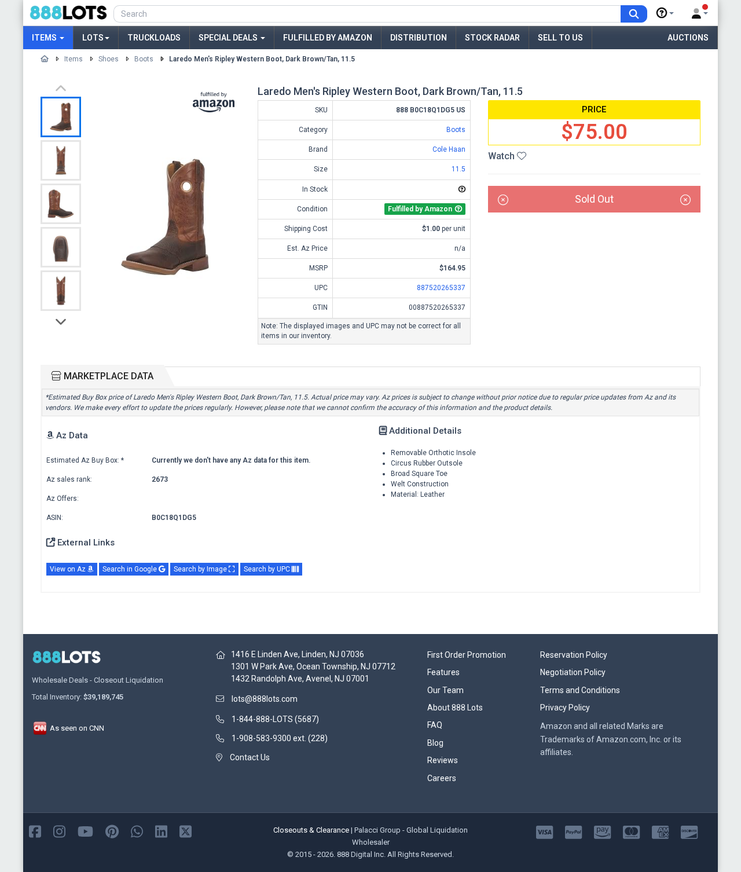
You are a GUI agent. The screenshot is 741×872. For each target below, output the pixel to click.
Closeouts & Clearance (311, 830)
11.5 (458, 169)
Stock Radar (492, 37)
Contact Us (250, 757)
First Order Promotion (466, 655)
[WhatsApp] (137, 830)
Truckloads (154, 37)
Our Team (445, 690)
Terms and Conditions (580, 690)
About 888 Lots (455, 707)
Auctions (688, 37)
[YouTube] (85, 830)
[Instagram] (59, 830)
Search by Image (201, 569)
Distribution (418, 37)
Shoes (108, 59)
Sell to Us (560, 37)
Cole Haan (448, 149)
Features (443, 672)
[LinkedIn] (161, 830)
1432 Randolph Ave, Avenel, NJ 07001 (300, 678)
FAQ (434, 725)
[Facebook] (35, 830)
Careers (441, 778)
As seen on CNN (76, 728)
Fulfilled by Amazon (327, 37)
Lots (93, 37)
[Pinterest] (112, 830)
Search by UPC (268, 569)
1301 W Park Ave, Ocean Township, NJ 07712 (313, 666)
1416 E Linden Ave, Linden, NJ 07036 (297, 654)
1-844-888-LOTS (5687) (275, 719)
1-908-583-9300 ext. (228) (280, 738)
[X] (185, 830)
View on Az (68, 569)
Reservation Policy (573, 655)
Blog (435, 743)
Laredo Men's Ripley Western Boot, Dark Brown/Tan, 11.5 (262, 59)
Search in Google (130, 569)
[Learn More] (665, 13)
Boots (143, 59)
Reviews (442, 760)
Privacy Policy (565, 707)
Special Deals (229, 37)
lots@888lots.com (265, 699)
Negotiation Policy (573, 672)
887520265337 (441, 288)
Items (45, 37)
